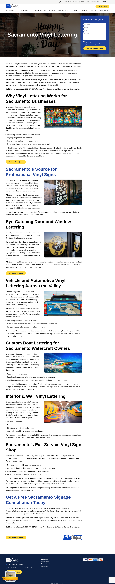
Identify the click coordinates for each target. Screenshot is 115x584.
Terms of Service (46, 564)
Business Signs (10, 10)
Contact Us (84, 10)
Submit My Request (95, 48)
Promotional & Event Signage (44, 10)
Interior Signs (25, 10)
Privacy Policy (45, 562)
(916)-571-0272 (103, 6)
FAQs (75, 10)
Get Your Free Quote (16, 162)
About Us (93, 10)
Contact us (44, 566)
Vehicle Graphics (63, 10)
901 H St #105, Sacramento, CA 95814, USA (95, 2)
